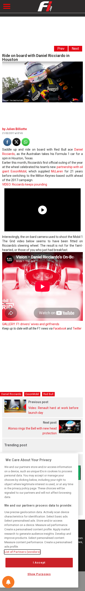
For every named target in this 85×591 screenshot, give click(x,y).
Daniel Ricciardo (11, 394)
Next (75, 48)
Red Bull (48, 394)
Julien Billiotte (16, 129)
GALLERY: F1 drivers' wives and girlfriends (30, 324)
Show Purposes (39, 574)
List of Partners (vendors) (22, 551)
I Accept (39, 562)
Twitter (77, 328)
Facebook (59, 328)
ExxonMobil (32, 394)
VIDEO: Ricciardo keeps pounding (24, 184)
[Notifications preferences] (8, 582)
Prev (61, 48)
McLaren (57, 171)
